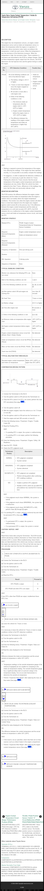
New (12, 2)
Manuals (4, 2)
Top (17, 2)
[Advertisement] (22, 31)
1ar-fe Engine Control (23, 19)
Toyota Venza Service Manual (9, 19)
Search (32, 2)
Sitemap (24, 2)
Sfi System (32, 19)
